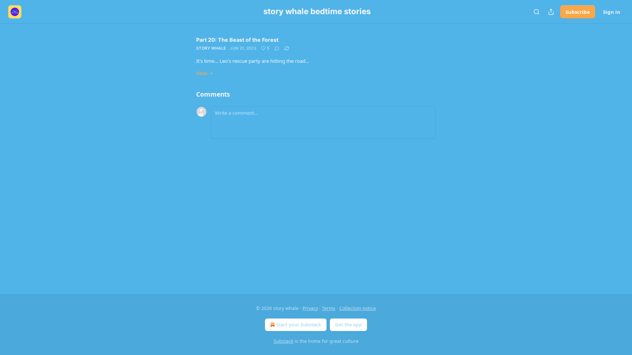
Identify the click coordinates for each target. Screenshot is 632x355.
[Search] (536, 11)
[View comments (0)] (277, 48)
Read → (204, 73)
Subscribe (578, 12)
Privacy (310, 308)
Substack (283, 341)
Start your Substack (298, 324)
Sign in (611, 12)
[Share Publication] (551, 11)
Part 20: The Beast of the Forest (237, 39)
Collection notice (357, 308)
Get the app (348, 324)
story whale (211, 48)
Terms (328, 308)
